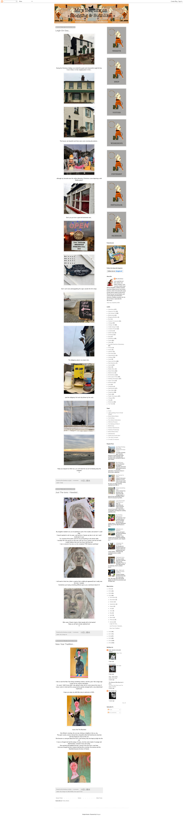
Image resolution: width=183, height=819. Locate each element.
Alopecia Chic (111, 311)
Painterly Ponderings (113, 429)
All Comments (112, 712)
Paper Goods (111, 380)
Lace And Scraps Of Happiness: (120, 501)
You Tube (110, 404)
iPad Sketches (112, 363)
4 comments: (76, 480)
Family (61, 482)
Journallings (111, 418)
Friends (110, 347)
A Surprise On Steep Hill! (119, 544)
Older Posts (99, 798)
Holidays (110, 357)
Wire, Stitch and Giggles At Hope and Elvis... (120, 572)
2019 (109, 595)
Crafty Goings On (112, 327)
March (111, 617)
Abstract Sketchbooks (113, 427)
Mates (109, 367)
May (111, 613)
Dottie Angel (111, 332)
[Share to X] (85, 481)
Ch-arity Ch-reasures (113, 439)
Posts (110, 709)
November (113, 599)
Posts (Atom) (66, 800)
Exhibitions (111, 338)
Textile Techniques (113, 396)
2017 (109, 634)
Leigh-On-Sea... (62, 30)
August (112, 606)
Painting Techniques (113, 378)
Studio (110, 394)
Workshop (110, 402)
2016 (109, 636)
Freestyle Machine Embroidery (116, 344)
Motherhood (111, 373)
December (113, 597)
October (112, 602)
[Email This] (82, 481)
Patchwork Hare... (120, 557)
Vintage (110, 398)
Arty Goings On (63, 634)
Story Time (119, 653)
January (112, 622)
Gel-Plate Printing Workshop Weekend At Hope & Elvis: (120, 449)
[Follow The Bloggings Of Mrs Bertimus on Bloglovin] (115, 272)
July (111, 608)
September (113, 604)
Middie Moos (111, 369)
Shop (109, 384)
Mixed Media (70, 791)
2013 (109, 642)
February (112, 619)
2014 (109, 640)
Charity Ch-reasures (113, 321)
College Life (111, 325)
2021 (109, 591)
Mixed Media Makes (113, 416)
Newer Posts (59, 798)
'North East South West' (114, 435)
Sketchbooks (111, 388)
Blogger (98, 814)
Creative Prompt (112, 328)
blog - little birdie (113, 677)
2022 (109, 589)
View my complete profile (113, 302)
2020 (109, 593)
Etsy (109, 336)
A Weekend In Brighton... (119, 529)
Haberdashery (112, 355)
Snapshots (111, 392)
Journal (110, 365)
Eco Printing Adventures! (119, 515)
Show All (124, 702)
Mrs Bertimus (119, 278)
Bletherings (111, 315)
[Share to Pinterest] (89, 481)
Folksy (110, 342)
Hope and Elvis (112, 361)
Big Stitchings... (120, 462)
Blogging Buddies (112, 317)
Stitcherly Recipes (113, 422)
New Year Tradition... (65, 644)
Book (109, 319)
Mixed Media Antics (113, 431)
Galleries (110, 351)
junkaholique (112, 664)
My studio (119, 665)
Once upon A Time (78, 791)
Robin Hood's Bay (113, 678)
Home (79, 798)
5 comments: (76, 789)
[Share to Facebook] (87, 481)
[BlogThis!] (84, 481)
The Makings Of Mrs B (114, 424)
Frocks (110, 349)
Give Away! (111, 353)
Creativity (110, 330)
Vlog (109, 400)
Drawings (110, 334)
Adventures (111, 309)
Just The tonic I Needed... (67, 492)
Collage (110, 323)
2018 (109, 631)
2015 (109, 638)
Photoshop (111, 382)
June (111, 610)
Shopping (110, 386)
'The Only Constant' (113, 437)
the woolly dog (112, 691)
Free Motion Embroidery (114, 420)
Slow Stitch (111, 390)
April (111, 615)
